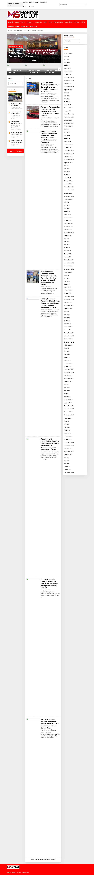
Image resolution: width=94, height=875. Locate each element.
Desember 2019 (69, 296)
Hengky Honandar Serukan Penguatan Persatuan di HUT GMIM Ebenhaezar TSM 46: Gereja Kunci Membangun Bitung (50, 724)
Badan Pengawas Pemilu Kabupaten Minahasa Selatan (16, 133)
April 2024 (67, 138)
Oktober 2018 (68, 339)
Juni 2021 (66, 242)
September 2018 (69, 342)
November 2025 (69, 80)
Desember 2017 (69, 369)
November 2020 (69, 263)
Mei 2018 (67, 354)
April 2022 (67, 211)
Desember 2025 (69, 77)
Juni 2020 (66, 278)
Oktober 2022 (68, 193)
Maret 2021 (67, 251)
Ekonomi (25, 47)
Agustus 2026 (68, 53)
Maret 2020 (67, 287)
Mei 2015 (67, 464)
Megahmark (25, 872)
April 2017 (67, 394)
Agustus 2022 (68, 199)
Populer (11, 151)
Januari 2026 (67, 74)
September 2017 (69, 378)
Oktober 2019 (68, 302)
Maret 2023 (67, 178)
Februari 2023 (68, 181)
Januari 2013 (67, 470)
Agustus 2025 (68, 90)
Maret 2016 (67, 433)
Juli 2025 (66, 93)
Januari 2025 (67, 111)
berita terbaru (13, 47)
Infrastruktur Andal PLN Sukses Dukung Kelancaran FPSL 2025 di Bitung (16, 122)
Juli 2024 (66, 129)
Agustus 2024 (68, 126)
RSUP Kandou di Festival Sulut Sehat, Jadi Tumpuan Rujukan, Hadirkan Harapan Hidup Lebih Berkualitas (16, 112)
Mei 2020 (67, 281)
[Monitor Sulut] (23, 14)
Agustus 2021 (68, 235)
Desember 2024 (69, 114)
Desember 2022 (69, 187)
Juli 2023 (66, 166)
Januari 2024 (67, 147)
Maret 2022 (67, 214)
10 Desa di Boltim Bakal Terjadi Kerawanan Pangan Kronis (16, 104)
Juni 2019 (66, 315)
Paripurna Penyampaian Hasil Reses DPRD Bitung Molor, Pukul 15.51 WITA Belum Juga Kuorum (50, 111)
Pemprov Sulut (47, 452)
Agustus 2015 (68, 454)
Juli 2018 (66, 348)
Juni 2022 (66, 205)
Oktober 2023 (68, 156)
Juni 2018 (66, 351)
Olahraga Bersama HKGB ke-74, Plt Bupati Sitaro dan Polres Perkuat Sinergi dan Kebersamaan (51, 71)
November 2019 (69, 299)
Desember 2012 (69, 473)
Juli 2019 (66, 311)
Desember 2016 (69, 406)
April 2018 (67, 357)
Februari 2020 (68, 290)
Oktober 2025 (68, 83)
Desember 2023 (69, 150)
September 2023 (69, 159)
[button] (85, 4)
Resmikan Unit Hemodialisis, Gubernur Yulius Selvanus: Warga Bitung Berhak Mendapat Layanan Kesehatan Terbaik (50, 444)
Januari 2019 (67, 330)
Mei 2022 (67, 208)
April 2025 (67, 102)
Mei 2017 (67, 391)
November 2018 (69, 336)
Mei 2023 (67, 172)
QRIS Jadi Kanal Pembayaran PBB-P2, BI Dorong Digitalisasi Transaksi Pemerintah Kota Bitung (33, 53)
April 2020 (67, 284)
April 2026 (67, 65)
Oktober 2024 (68, 120)
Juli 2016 (66, 421)
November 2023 (69, 153)
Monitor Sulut (15, 872)
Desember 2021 (69, 223)
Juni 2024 (66, 132)
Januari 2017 (67, 403)
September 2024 (69, 123)
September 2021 (69, 232)
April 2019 (67, 321)
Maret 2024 (67, 141)
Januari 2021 (67, 257)
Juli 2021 (66, 239)
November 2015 (69, 445)
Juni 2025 (66, 96)
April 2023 (67, 175)
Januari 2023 (67, 184)
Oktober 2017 (68, 375)
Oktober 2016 (68, 412)
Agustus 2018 (68, 345)
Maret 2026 (67, 68)
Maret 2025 (67, 105)
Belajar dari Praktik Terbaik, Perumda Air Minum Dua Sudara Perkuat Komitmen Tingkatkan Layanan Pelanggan (49, 136)
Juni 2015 (66, 460)
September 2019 (69, 305)
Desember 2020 (69, 260)
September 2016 (69, 415)
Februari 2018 (68, 363)
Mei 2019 (67, 318)
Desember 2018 (69, 333)
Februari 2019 (68, 327)
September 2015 (69, 451)
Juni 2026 (66, 59)
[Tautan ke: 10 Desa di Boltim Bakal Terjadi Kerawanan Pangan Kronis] (15, 97)
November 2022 (69, 190)
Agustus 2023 (68, 163)
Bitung (20, 47)
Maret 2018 (67, 360)
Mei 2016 (67, 427)
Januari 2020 (67, 293)
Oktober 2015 (68, 448)
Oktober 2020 (68, 266)
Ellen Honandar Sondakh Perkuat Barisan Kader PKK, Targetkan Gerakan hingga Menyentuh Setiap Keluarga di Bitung (48, 277)
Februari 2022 (68, 217)
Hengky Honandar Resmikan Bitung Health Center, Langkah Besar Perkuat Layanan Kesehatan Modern (50, 303)
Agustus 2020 (68, 272)
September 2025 (69, 86)
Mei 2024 (67, 135)
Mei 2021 (67, 245)
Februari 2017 (68, 400)
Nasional (31, 47)
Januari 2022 (67, 220)
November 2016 (69, 409)
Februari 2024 (68, 144)
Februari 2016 (68, 436)
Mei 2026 (67, 62)
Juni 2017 (66, 388)
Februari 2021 (68, 254)
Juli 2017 (66, 384)
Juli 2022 (66, 202)
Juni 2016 (66, 424)
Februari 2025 (68, 108)
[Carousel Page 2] (35, 60)
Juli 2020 (66, 275)
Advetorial (43, 144)
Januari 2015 (67, 467)
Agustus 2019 (68, 308)
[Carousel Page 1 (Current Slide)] (33, 60)
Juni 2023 (66, 169)
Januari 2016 (67, 439)
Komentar (20, 151)
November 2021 (69, 226)
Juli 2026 (66, 56)
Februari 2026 (68, 71)
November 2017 (69, 372)
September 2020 (69, 269)
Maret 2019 (67, 324)
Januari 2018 (67, 366)
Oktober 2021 (68, 229)
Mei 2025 (67, 99)
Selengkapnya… (45, 102)
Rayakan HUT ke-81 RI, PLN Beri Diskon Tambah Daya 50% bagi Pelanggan (15, 71)
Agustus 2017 (68, 381)
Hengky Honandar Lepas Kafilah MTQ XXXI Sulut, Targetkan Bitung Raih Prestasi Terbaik (49, 583)
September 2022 (69, 196)
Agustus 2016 (68, 418)
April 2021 (67, 248)
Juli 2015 (66, 457)
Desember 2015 (69, 442)
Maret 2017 (67, 397)
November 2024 (69, 117)
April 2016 (67, 430)
